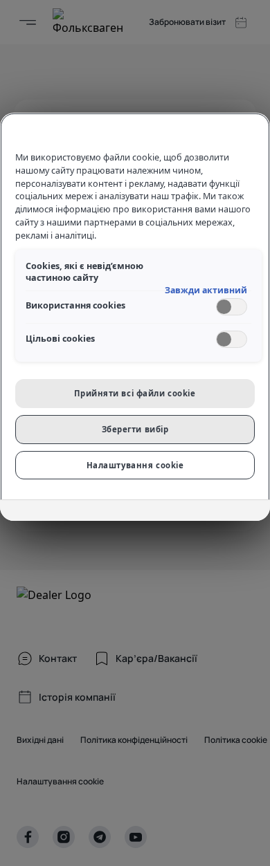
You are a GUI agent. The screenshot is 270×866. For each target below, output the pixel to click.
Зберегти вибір (135, 429)
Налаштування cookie (135, 465)
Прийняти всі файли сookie (134, 393)
